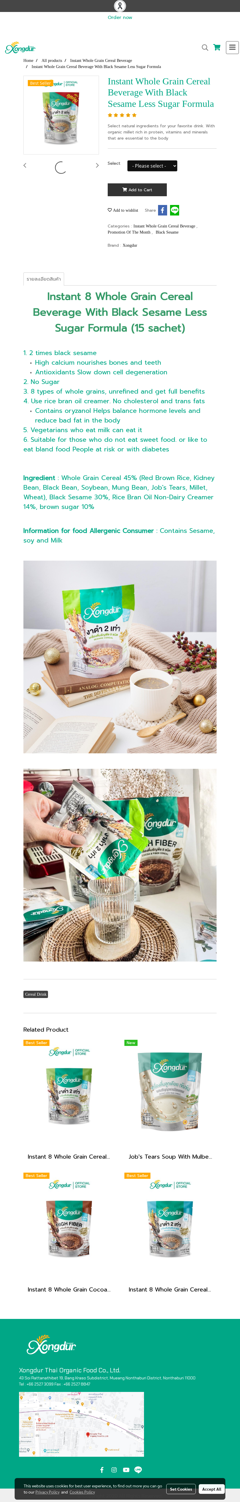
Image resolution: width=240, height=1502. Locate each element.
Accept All (211, 1488)
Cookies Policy (82, 1491)
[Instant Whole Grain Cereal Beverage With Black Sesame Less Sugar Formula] (61, 115)
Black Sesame (167, 232)
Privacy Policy (47, 1491)
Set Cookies (181, 1488)
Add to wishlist (125, 210)
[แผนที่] (81, 1424)
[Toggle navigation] (232, 47)
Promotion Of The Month (130, 232)
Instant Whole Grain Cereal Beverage (164, 226)
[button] (203, 47)
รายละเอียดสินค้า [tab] (44, 279)
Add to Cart (139, 190)
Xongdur (130, 245)
